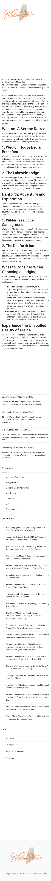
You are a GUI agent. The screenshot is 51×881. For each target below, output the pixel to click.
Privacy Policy (11, 745)
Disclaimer (10, 738)
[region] (25, 56)
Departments (11, 509)
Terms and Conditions (15, 751)
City (7, 504)
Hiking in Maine (12, 482)
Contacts (10, 758)
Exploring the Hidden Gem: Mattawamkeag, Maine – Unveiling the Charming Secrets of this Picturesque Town (27, 697)
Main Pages (11, 493)
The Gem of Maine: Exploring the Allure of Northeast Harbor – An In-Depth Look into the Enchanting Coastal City (25, 616)
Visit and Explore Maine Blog (17, 488)
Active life (10, 498)
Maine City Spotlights (15, 477)
